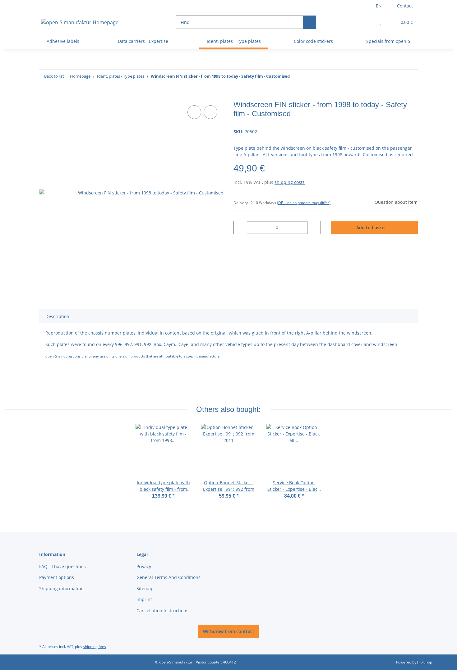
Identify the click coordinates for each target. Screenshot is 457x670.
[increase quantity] (314, 227)
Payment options (56, 577)
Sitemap (145, 588)
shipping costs (290, 182)
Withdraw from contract (228, 631)
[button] (368, 22)
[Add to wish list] (210, 112)
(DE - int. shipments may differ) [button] (303, 202)
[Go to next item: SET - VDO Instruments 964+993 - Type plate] (411, 76)
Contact (405, 6)
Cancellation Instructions (162, 610)
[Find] (309, 22)
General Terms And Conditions (168, 577)
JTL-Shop (424, 662)
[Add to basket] (44, 96)
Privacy (143, 566)
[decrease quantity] (240, 227)
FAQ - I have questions (62, 566)
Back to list (54, 76)
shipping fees (94, 646)
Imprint (144, 599)
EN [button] (379, 6)
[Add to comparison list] (194, 112)
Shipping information (61, 588)
